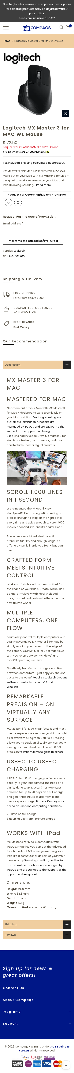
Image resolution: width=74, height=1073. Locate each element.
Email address (13, 223)
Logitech (19, 251)
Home (6, 41)
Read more (43, 185)
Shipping (26, 163)
